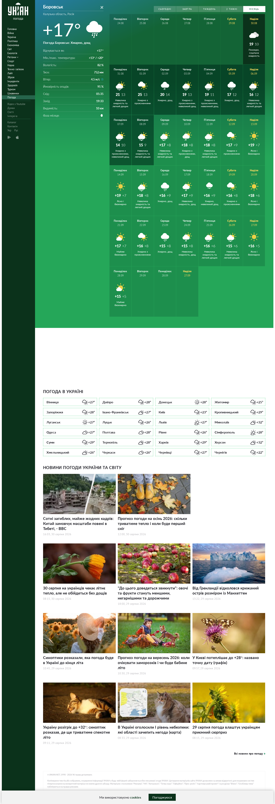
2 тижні (231, 8)
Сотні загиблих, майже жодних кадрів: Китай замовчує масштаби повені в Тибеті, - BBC (78, 523)
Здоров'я (12, 85)
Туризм (11, 89)
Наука (10, 65)
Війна (10, 33)
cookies (135, 797)
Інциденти (13, 81)
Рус (16, 130)
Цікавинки (13, 93)
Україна (11, 37)
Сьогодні (164, 8)
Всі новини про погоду (248, 753)
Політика (12, 41)
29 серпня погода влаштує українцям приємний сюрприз (226, 729)
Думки (11, 108)
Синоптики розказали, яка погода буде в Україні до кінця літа (78, 660)
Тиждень (209, 8)
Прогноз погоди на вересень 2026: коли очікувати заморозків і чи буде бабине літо (154, 662)
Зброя (10, 77)
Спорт (10, 61)
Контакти (12, 126)
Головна (12, 29)
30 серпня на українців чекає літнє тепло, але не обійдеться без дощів (75, 590)
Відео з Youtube (16, 104)
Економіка (13, 45)
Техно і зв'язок (15, 69)
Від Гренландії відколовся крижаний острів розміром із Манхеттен (225, 590)
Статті (10, 112)
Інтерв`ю (12, 116)
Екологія (12, 53)
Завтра (187, 8)
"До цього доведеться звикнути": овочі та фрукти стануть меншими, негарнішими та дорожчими (153, 593)
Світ (9, 49)
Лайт (10, 73)
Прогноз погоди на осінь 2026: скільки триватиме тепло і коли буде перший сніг (152, 523)
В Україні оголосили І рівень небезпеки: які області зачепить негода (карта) (153, 729)
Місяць (254, 8)
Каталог (11, 122)
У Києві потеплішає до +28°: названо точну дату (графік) (225, 660)
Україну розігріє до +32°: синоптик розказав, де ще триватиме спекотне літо (76, 732)
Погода (11, 97)
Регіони (12, 57)
